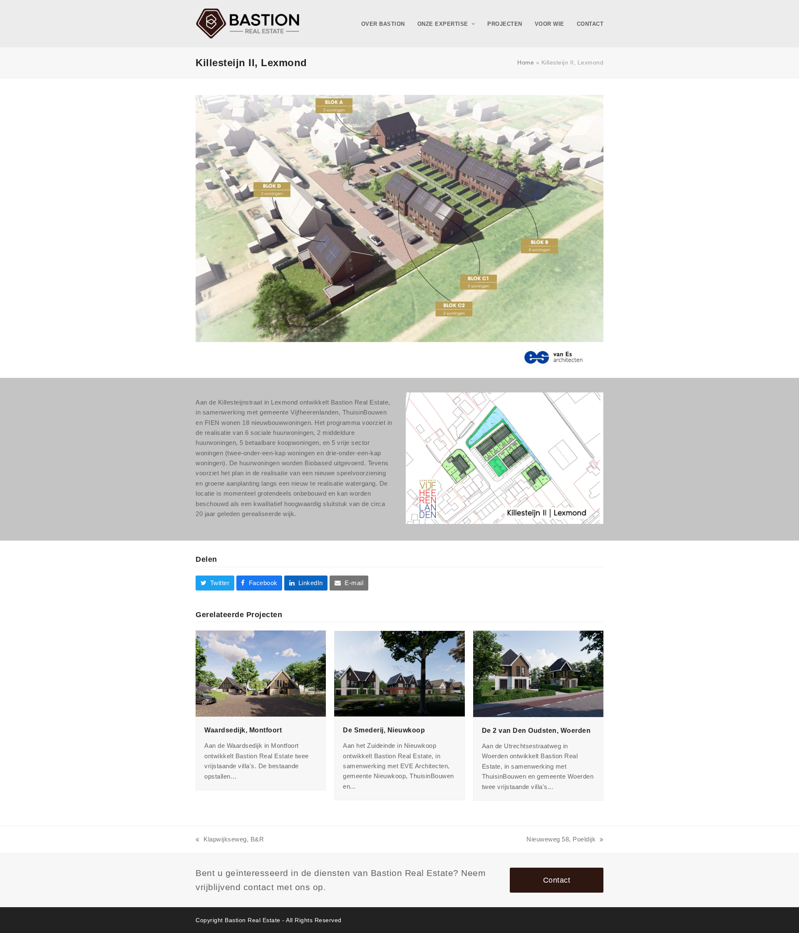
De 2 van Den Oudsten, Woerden (536, 730)
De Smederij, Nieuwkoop (384, 730)
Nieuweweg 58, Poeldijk (561, 840)
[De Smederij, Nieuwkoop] (399, 672)
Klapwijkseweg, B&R (230, 840)
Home (525, 62)
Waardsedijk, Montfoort (243, 730)
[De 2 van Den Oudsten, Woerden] (538, 673)
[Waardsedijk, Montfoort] (261, 673)
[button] (215, 583)
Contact (557, 880)
